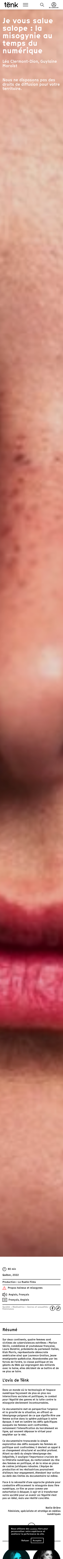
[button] (42, 5)
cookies (33, 1528)
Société (6, 1307)
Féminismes (8, 1309)
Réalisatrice (18, 1307)
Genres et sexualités (37, 1307)
